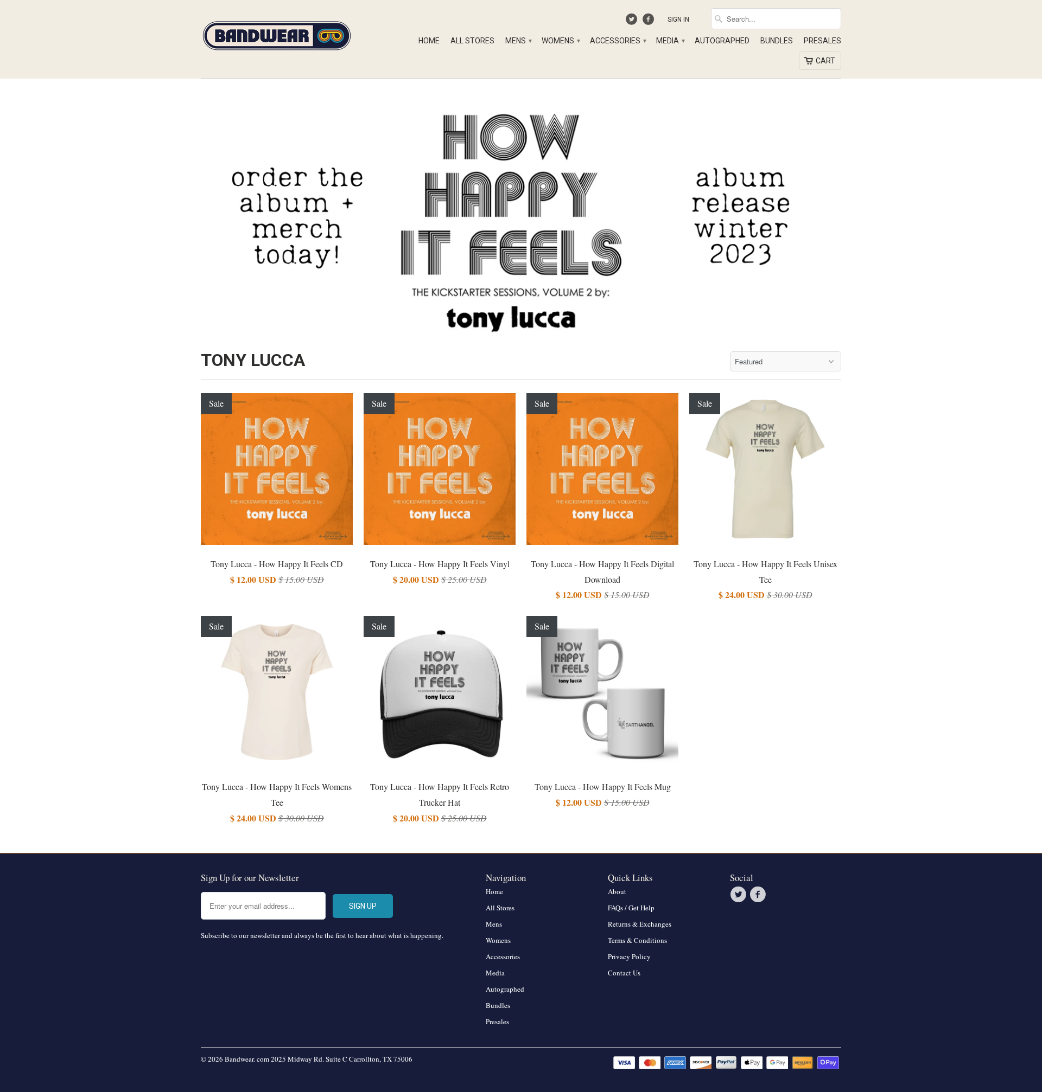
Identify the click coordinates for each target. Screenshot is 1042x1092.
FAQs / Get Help (631, 908)
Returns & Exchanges (639, 924)
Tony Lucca (253, 360)
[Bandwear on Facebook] (649, 21)
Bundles (776, 40)
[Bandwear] (277, 33)
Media (670, 40)
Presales (822, 40)
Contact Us (624, 973)
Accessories (617, 40)
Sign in (678, 19)
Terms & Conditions (637, 940)
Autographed (722, 40)
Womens (560, 40)
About (617, 891)
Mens (518, 40)
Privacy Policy (629, 956)
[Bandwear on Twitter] (633, 21)
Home (429, 40)
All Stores (472, 40)
